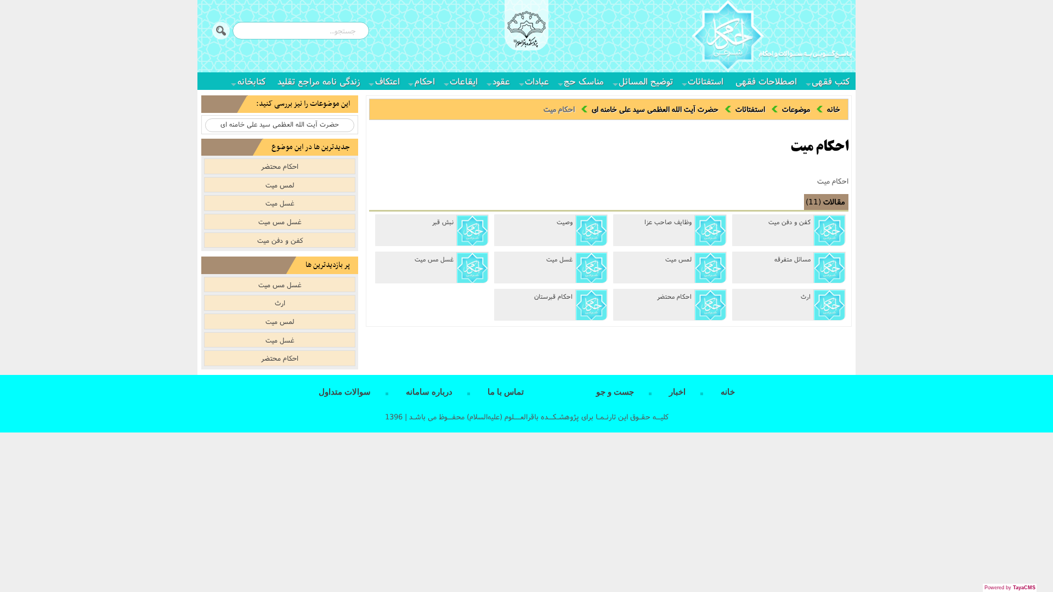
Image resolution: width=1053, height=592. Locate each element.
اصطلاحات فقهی (766, 81)
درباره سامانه (429, 392)
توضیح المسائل (646, 81)
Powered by (1009, 587)
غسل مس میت (434, 259)
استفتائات (705, 81)
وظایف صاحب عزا (668, 222)
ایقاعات (464, 81)
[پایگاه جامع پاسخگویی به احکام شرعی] (772, 37)
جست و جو (615, 392)
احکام (425, 81)
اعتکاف (387, 81)
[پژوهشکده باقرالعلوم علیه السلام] (526, 30)
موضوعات (796, 109)
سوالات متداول (345, 392)
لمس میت (678, 259)
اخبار (677, 392)
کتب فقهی (831, 81)
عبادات (537, 81)
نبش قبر (443, 222)
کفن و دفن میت (789, 222)
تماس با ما (506, 392)
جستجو (221, 30)
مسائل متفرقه (792, 259)
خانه (833, 109)
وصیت (565, 222)
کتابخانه (251, 81)
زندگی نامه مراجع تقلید (319, 81)
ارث (806, 296)
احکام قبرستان (553, 296)
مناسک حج (584, 81)
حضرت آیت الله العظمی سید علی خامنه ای (655, 109)
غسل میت (559, 259)
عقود (501, 81)
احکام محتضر (674, 296)
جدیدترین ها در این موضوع (310, 147)
